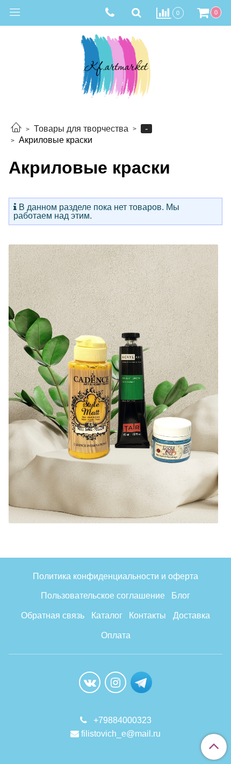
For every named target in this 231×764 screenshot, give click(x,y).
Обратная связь (52, 615)
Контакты (147, 615)
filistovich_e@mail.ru (121, 733)
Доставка (191, 615)
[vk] (89, 682)
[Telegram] (141, 682)
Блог (180, 595)
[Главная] (16, 128)
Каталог (106, 615)
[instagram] (115, 682)
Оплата (116, 635)
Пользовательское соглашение (103, 595)
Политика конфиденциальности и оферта (115, 576)
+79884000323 (121, 720)
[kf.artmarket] (115, 64)
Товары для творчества (81, 128)
